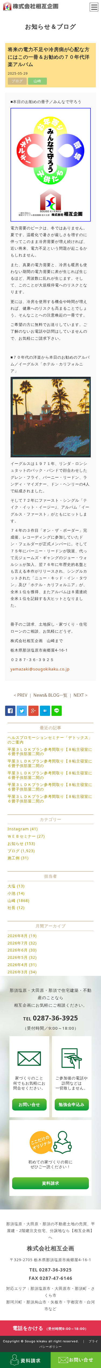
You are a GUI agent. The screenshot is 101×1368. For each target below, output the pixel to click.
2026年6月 (18, 950)
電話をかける (50, 1328)
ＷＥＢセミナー (22, 836)
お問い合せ (29, 1104)
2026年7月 (18, 943)
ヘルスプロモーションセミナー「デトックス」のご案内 (50, 740)
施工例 (14, 857)
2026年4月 (18, 964)
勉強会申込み (72, 1104)
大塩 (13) (16, 885)
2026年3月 (18, 971)
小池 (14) (16, 893)
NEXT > (81, 695)
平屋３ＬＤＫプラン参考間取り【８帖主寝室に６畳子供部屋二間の (50, 751)
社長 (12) (16, 907)
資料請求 (50, 1183)
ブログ (14, 850)
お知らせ (16, 843)
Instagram (18, 828)
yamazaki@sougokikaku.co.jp (40, 669)
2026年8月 (18, 935)
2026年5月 (18, 957)
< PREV (20, 695)
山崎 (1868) (18, 900)
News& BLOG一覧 (50, 695)
